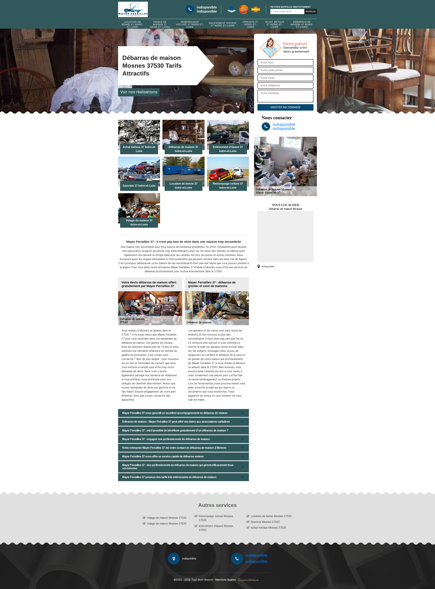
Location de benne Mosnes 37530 (271, 516)
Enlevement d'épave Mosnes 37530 (216, 528)
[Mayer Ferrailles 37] (133, 9)
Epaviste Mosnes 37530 (265, 522)
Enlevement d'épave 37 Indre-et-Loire (223, 24)
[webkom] (248, 579)
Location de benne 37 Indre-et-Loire (132, 24)
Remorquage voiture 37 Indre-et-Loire (190, 24)
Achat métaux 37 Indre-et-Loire (274, 24)
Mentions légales (225, 579)
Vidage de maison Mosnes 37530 (166, 517)
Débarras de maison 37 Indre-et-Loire (302, 24)
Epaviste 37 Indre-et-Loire (250, 24)
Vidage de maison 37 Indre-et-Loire (160, 24)
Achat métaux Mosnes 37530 (268, 527)
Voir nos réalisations (138, 92)
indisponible (207, 7)
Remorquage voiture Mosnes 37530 (216, 518)
